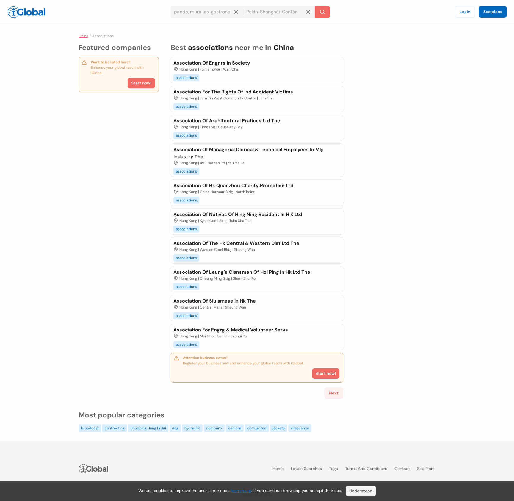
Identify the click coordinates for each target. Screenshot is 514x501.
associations (186, 77)
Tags (333, 468)
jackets (278, 428)
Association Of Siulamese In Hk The (214, 301)
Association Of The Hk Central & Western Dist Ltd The (236, 243)
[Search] (322, 12)
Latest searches (306, 468)
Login (465, 11)
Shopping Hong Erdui (148, 428)
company (214, 428)
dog (175, 428)
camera (234, 428)
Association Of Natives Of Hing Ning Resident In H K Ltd (237, 214)
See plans (492, 11)
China (83, 36)
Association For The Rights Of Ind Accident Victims (233, 92)
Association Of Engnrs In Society (211, 63)
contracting (115, 428)
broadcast (90, 428)
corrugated (257, 428)
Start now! (141, 83)
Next (334, 393)
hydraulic (192, 428)
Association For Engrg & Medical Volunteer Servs (230, 330)
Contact (402, 468)
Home (278, 468)
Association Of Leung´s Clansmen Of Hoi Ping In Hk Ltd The (241, 272)
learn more (241, 490)
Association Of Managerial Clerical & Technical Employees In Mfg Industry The (248, 153)
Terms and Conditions (366, 468)
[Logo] (26, 12)
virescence (300, 428)
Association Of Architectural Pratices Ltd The (226, 121)
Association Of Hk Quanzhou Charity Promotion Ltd (233, 185)
